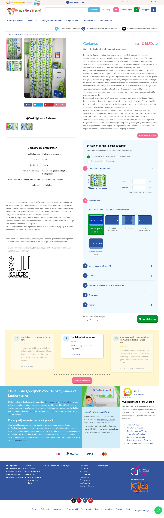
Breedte (125, 187)
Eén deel (112, 228)
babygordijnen (66, 402)
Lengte (124, 181)
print (51, 411)
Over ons (130, 2)
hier (9, 414)
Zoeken (93, 10)
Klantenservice (142, 2)
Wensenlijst (106, 10)
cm (150, 181)
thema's (32, 411)
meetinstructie (21, 440)
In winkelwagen (149, 319)
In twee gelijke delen (96, 230)
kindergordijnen (51, 402)
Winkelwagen (126, 10)
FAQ (122, 2)
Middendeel (128, 228)
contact (100, 432)
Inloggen (145, 10)
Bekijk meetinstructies (96, 411)
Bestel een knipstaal (148, 135)
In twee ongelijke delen (96, 253)
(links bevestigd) (112, 231)
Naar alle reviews (81, 381)
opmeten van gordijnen (106, 420)
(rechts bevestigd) (145, 231)
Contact (153, 2)
